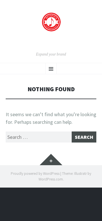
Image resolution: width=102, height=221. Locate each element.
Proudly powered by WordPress (35, 173)
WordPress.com (51, 179)
